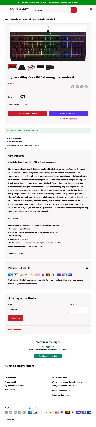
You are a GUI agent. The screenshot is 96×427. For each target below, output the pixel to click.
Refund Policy (10, 389)
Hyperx (11, 83)
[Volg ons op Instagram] (15, 412)
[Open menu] (6, 10)
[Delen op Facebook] (72, 87)
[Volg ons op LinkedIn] (24, 412)
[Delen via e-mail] (86, 87)
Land (10, 304)
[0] (89, 10)
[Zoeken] (74, 10)
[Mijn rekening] (82, 10)
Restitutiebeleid (14, 329)
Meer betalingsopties (68, 119)
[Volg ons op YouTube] (19, 412)
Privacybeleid (10, 382)
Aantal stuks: (13, 104)
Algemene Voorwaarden (14, 385)
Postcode (73, 304)
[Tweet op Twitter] (81, 87)
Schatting (16, 318)
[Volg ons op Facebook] (6, 412)
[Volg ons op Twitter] (10, 412)
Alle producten (15, 19)
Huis (6, 19)
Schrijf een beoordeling (48, 356)
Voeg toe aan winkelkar (27, 113)
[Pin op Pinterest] (77, 87)
